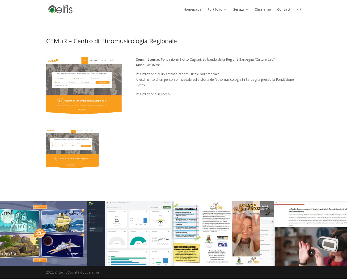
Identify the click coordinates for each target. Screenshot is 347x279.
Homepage (192, 10)
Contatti (284, 10)
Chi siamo (263, 10)
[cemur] (72, 166)
